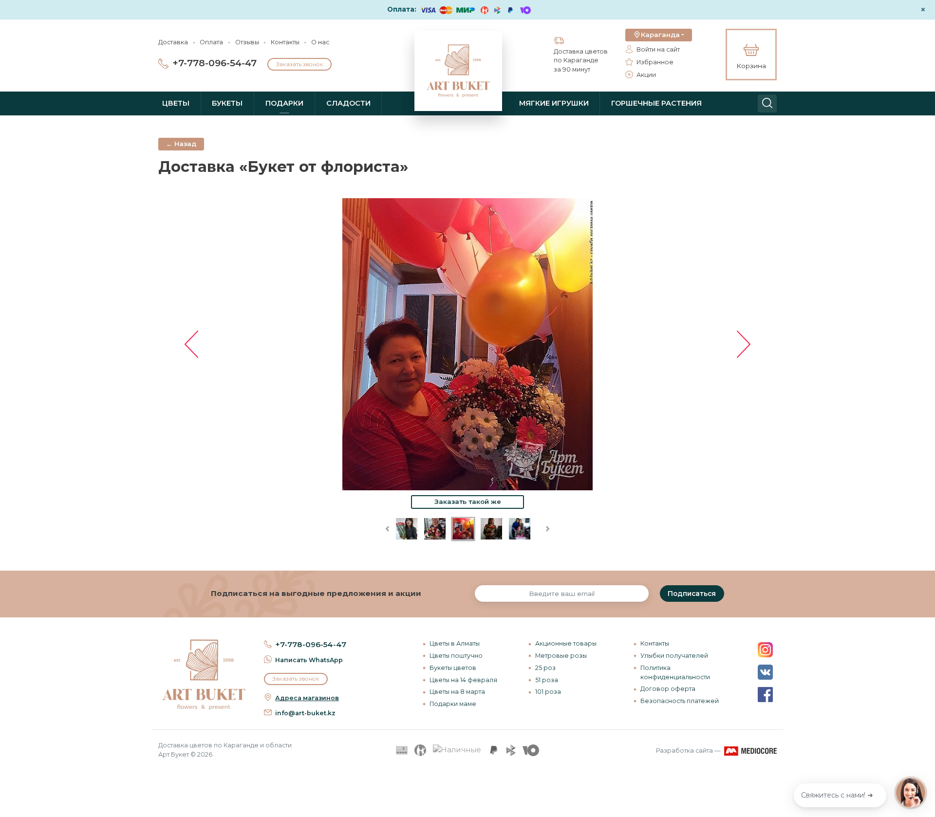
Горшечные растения (656, 103)
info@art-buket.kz (305, 713)
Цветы (175, 103)
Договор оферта (667, 688)
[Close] (924, 754)
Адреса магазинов (307, 698)
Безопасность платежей (679, 701)
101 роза (548, 691)
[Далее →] (467, 343)
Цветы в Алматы (455, 643)
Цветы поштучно (456, 655)
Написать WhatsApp (309, 660)
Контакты (285, 42)
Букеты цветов (453, 667)
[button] (658, 35)
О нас (320, 42)
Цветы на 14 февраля (463, 680)
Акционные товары (566, 643)
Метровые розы (561, 655)
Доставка (173, 42)
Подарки (284, 103)
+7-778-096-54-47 (214, 63)
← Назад (181, 144)
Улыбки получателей (674, 655)
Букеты (227, 103)
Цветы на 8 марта (457, 691)
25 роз (545, 667)
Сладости (348, 103)
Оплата (211, 42)
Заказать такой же (467, 501)
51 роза (546, 680)
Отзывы (247, 42)
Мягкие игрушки (554, 103)
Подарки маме (453, 703)
